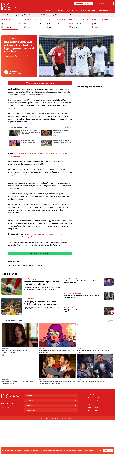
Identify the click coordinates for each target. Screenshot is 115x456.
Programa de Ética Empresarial (96, 404)
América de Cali (35, 15)
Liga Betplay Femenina (59, 15)
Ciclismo (60, 10)
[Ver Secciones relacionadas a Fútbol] (52, 10)
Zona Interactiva (105, 10)
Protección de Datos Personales (96, 401)
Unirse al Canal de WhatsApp (41, 253)
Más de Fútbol (9, 273)
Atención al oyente (92, 395)
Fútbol (48, 10)
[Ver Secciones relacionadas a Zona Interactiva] (113, 10)
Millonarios (46, 15)
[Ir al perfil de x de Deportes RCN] (2, 408)
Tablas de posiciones (83, 3)
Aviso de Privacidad (93, 398)
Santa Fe (70, 15)
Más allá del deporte (88, 10)
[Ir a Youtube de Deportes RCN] (2, 404)
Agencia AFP (13, 71)
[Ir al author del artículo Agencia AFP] (6, 72)
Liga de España (22, 265)
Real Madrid (12, 265)
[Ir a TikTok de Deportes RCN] (18, 404)
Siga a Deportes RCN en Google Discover (41, 83)
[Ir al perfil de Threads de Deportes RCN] (8, 408)
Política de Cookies (95, 450)
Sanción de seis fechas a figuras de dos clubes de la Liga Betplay (41, 282)
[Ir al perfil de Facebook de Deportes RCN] (7, 404)
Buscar (101, 3)
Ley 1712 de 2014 (92, 410)
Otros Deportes (72, 10)
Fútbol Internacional (35, 265)
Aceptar (108, 450)
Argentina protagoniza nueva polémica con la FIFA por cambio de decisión (81, 296)
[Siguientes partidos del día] (112, 23)
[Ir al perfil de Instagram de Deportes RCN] (13, 404)
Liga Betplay (24, 15)
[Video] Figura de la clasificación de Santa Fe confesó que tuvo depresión (41, 302)
